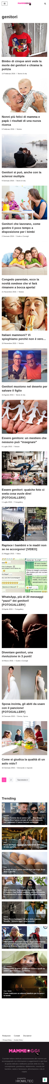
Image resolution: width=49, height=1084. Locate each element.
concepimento (10, 1066)
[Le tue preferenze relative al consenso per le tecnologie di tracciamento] (45, 1080)
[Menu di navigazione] (4, 4)
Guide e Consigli (22, 236)
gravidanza (20, 1066)
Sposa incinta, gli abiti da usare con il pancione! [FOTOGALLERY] (23, 707)
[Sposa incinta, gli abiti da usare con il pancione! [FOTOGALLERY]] (24, 683)
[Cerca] (45, 4)
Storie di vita (22, 74)
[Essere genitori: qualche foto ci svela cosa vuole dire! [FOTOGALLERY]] (24, 468)
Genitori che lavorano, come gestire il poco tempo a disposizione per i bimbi (21, 227)
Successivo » (22, 780)
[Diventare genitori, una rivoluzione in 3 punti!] (24, 631)
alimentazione (33, 1069)
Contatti (17, 1036)
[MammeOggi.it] (24, 3)
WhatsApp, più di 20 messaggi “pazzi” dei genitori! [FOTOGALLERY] (22, 600)
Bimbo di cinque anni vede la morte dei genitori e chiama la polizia (22, 65)
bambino (8, 1069)
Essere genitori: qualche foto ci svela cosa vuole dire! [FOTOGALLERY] (23, 493)
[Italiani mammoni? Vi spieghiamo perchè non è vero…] (24, 314)
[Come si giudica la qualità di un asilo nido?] (24, 738)
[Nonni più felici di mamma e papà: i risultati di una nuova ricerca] (24, 95)
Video (18, 554)
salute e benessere (19, 1069)
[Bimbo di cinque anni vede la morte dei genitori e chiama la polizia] (24, 40)
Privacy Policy (7, 1040)
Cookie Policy (18, 1040)
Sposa (25, 716)
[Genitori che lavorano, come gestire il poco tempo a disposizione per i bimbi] (24, 203)
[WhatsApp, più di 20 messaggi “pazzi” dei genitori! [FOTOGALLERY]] (24, 575)
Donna (19, 716)
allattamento (30, 1066)
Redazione (6, 1036)
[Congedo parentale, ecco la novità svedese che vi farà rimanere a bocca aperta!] (24, 258)
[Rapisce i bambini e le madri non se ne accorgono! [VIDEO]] (24, 524)
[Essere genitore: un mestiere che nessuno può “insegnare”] (24, 417)
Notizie (19, 129)
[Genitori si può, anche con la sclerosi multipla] (24, 151)
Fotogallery (18, 502)
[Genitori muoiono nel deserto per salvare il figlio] (24, 365)
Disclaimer (27, 1036)
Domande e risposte (24, 768)
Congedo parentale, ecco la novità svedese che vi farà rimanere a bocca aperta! (20, 283)
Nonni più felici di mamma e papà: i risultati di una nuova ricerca (21, 120)
